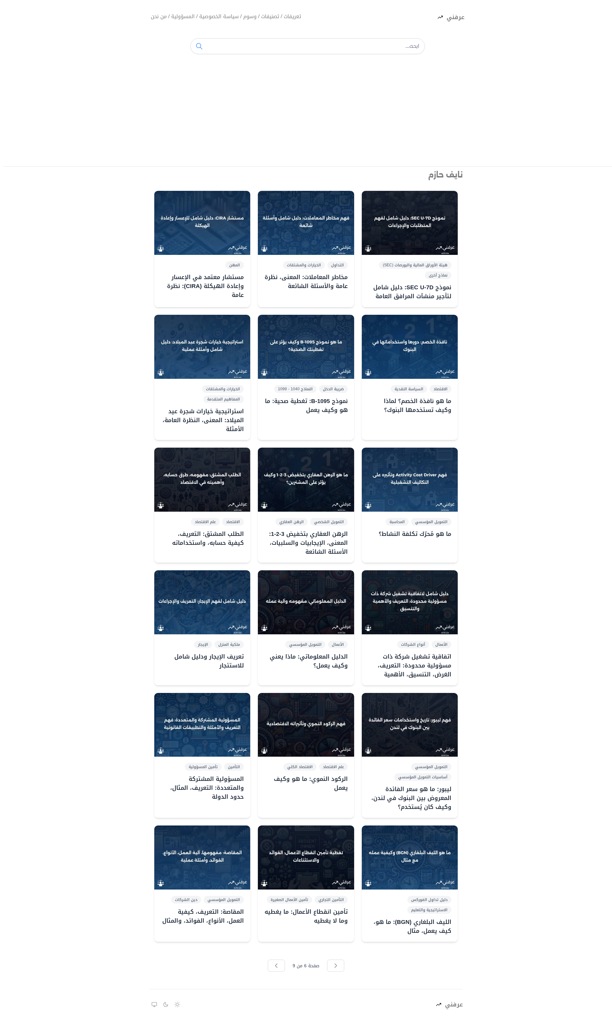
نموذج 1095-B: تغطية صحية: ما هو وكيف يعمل (306, 405)
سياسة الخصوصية (219, 17)
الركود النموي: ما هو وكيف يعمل (310, 783)
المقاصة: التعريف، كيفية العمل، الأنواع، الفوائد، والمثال (203, 916)
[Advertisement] (307, 112)
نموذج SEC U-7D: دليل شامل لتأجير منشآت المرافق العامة (412, 292)
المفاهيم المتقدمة (223, 399)
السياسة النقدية (409, 389)
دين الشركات (186, 899)
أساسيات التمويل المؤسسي (423, 777)
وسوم (250, 17)
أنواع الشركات (413, 644)
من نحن (159, 17)
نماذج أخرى (438, 275)
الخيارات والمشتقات (304, 265)
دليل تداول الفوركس (429, 899)
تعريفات (292, 17)
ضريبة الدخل (333, 389)
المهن (234, 265)
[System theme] (154, 1004)
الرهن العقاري (291, 521)
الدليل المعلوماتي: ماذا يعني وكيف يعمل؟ (308, 661)
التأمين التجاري (331, 899)
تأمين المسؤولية (203, 766)
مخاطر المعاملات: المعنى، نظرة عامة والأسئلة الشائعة (306, 282)
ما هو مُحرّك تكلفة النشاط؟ (415, 534)
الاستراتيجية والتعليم (429, 909)
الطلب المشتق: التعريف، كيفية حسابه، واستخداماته (208, 538)
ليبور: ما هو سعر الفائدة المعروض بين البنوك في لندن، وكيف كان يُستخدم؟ (411, 798)
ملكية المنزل (229, 644)
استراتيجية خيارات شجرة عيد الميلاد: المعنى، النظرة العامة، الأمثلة (203, 420)
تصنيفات (270, 17)
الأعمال (441, 644)
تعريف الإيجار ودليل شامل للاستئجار (209, 661)
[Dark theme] (166, 1004)
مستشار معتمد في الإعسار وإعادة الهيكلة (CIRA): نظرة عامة (205, 286)
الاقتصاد (440, 389)
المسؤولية (183, 17)
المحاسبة (397, 521)
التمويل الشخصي (329, 521)
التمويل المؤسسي (431, 521)
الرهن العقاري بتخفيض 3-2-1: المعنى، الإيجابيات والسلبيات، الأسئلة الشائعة (308, 543)
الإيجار (203, 644)
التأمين (234, 766)
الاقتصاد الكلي (300, 766)
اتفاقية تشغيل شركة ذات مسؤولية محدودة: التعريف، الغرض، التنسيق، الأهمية (414, 665)
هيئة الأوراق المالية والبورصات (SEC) (415, 265)
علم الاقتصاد (205, 521)
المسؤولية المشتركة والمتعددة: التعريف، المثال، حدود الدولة (207, 788)
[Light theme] (177, 1004)
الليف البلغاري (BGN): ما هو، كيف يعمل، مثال (412, 926)
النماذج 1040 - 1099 (295, 389)
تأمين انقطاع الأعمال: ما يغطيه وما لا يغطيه (306, 916)
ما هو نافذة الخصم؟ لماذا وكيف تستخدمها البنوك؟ (417, 405)
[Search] (199, 46)
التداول (337, 265)
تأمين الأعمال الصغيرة (289, 899)
